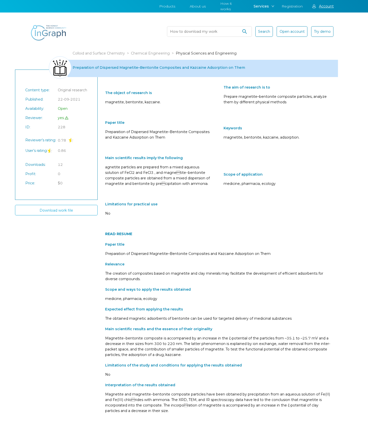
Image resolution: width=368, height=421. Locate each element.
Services (261, 6)
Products (167, 6)
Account (326, 6)
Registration (292, 6)
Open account (292, 31)
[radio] (71, 140)
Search (264, 31)
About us (198, 6)
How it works (226, 6)
